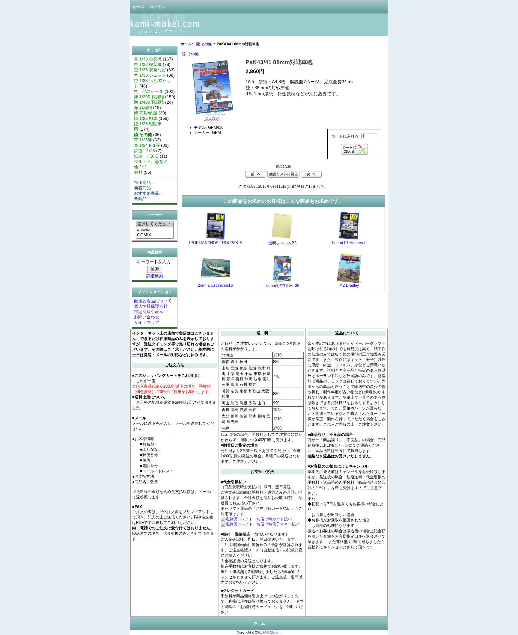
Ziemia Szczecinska (215, 285)
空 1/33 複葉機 (148, 64)
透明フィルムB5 (282, 243)
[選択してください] (154, 224)
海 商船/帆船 (145, 113)
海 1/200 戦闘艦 (149, 96)
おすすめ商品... (148, 193)
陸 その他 (204, 44)
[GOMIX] (154, 235)
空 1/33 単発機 (148, 59)
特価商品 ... (145, 182)
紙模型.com (271, 632)
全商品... (142, 198)
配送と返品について (153, 300)
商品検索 (154, 252)
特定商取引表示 (148, 311)
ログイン (157, 7)
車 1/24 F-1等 (147, 145)
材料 (138, 172)
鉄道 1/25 (144, 150)
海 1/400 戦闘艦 (149, 102)
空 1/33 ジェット (150, 75)
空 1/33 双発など (150, 69)
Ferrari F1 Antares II (349, 243)
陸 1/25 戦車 (145, 118)
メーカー (154, 215)
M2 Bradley (349, 285)
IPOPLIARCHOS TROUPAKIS (215, 243)
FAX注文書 (169, 511)
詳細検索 (154, 275)
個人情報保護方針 (151, 306)
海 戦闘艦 (143, 107)
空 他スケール (148, 91)
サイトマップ (146, 322)
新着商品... (144, 187)
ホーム (138, 7)
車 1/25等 (143, 139)
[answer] (154, 229)
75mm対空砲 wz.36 (282, 286)
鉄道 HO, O (146, 156)
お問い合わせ (146, 317)
